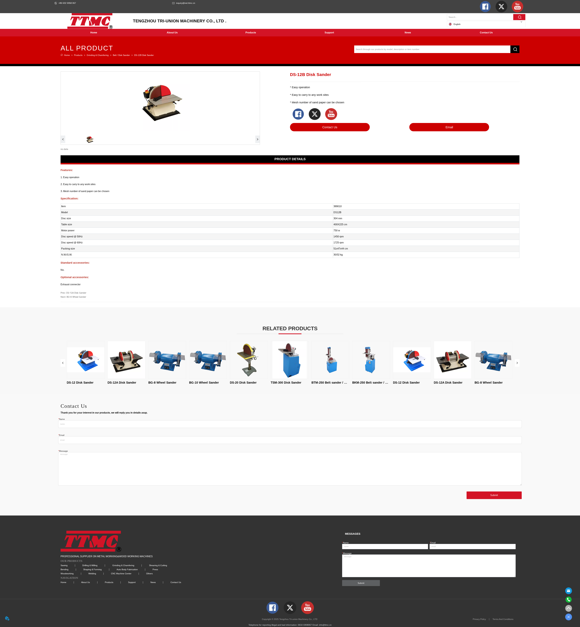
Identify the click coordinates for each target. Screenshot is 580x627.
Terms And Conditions (503, 619)
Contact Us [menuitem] (486, 32)
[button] (172, 32)
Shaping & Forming (92, 569)
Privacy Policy (479, 619)
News (153, 582)
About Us (85, 582)
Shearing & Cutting (158, 565)
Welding (92, 573)
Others (149, 573)
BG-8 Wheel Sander (76, 297)
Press (155, 569)
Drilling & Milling (89, 565)
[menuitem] (172, 32)
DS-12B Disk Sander (144, 55)
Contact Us (176, 582)
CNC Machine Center (121, 573)
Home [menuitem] (93, 32)
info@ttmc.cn (325, 625)
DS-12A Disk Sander (76, 292)
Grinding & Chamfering (98, 55)
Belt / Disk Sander (121, 55)
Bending (64, 569)
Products (78, 55)
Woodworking (67, 573)
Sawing (64, 565)
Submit (494, 495)
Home (67, 55)
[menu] (290, 32)
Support (132, 582)
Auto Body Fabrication (127, 569)
